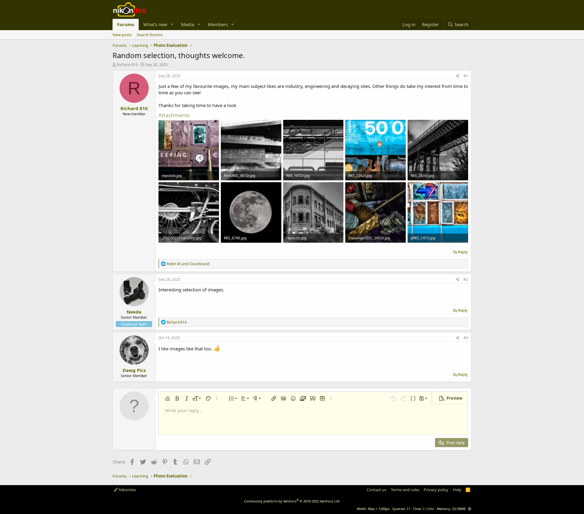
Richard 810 (127, 64)
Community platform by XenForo (292, 501)
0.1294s (428, 508)
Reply (463, 252)
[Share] (457, 76)
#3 (466, 337)
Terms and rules (405, 489)
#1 (466, 75)
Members (218, 24)
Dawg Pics (134, 370)
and (188, 263)
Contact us (376, 489)
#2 (466, 279)
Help (457, 489)
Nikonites (127, 489)
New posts (122, 34)
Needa (134, 312)
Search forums (150, 34)
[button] (172, 24)
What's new (155, 24)
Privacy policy (436, 489)
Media (187, 24)
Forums (125, 24)
